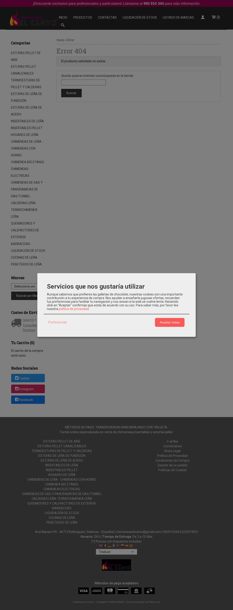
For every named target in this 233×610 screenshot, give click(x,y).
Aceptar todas (170, 322)
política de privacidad (74, 309)
